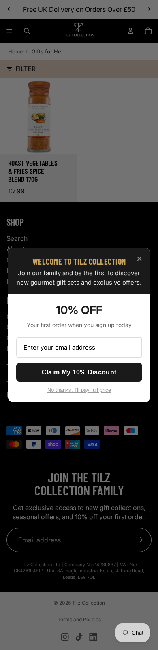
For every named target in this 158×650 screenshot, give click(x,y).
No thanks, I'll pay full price (79, 390)
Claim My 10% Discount (79, 372)
